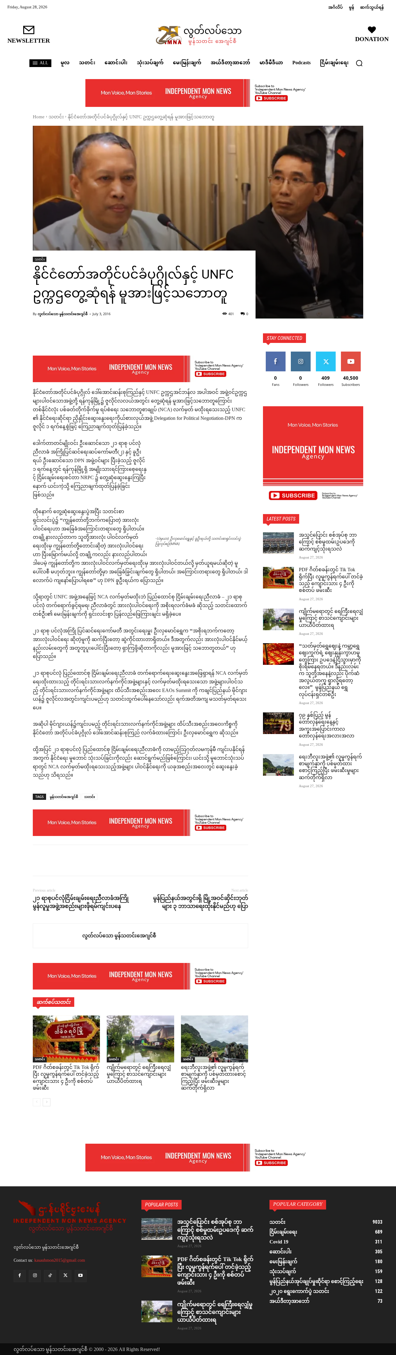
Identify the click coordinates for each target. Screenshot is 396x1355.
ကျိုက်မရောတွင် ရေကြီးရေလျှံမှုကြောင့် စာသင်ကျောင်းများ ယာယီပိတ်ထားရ (139, 1074)
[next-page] (46, 1102)
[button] (359, 63)
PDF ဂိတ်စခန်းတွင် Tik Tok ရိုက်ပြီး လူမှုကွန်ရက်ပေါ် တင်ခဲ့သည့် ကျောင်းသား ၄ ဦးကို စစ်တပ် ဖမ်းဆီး (66, 1078)
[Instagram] (35, 1276)
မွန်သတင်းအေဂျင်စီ (64, 796)
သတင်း (56, 117)
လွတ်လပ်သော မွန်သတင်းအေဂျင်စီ (63, 313)
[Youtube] (81, 1276)
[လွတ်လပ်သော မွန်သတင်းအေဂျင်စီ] (58, 935)
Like (275, 354)
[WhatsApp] (81, 860)
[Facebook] (39, 860)
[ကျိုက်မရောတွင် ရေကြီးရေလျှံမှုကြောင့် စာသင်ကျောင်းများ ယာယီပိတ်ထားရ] (140, 1038)
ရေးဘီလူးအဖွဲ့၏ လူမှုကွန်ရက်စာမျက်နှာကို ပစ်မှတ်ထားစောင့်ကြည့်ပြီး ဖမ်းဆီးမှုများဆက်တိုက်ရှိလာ (213, 1078)
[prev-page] (37, 1102)
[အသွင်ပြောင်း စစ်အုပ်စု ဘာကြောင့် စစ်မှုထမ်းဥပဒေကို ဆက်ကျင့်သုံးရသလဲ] (278, 543)
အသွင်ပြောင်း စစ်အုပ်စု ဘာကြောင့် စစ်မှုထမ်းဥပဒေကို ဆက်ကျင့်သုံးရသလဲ (328, 542)
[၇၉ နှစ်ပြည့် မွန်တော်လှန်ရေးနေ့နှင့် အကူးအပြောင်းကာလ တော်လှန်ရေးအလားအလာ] (278, 723)
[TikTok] (50, 1276)
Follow (300, 354)
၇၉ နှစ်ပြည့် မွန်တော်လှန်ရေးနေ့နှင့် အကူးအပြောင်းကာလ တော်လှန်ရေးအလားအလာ (326, 726)
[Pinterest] (67, 860)
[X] (53, 860)
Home (39, 117)
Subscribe (351, 354)
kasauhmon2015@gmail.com (59, 1260)
